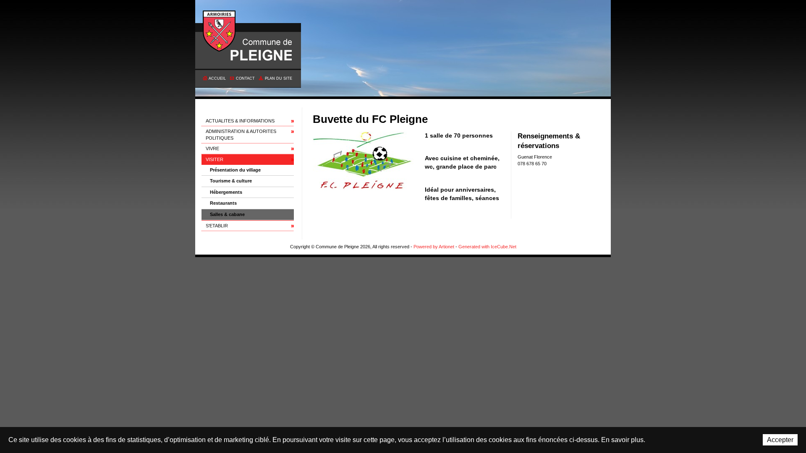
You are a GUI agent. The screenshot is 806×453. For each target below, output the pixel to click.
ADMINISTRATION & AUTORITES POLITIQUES (241, 134)
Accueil (217, 78)
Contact (245, 78)
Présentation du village (235, 169)
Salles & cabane (227, 214)
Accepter (780, 439)
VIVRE (212, 148)
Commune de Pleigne (219, 31)
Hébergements (226, 192)
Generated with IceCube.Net (487, 246)
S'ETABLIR (217, 225)
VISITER (214, 159)
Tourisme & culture (231, 180)
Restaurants (223, 203)
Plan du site (278, 78)
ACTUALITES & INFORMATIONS (240, 120)
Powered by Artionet (433, 246)
